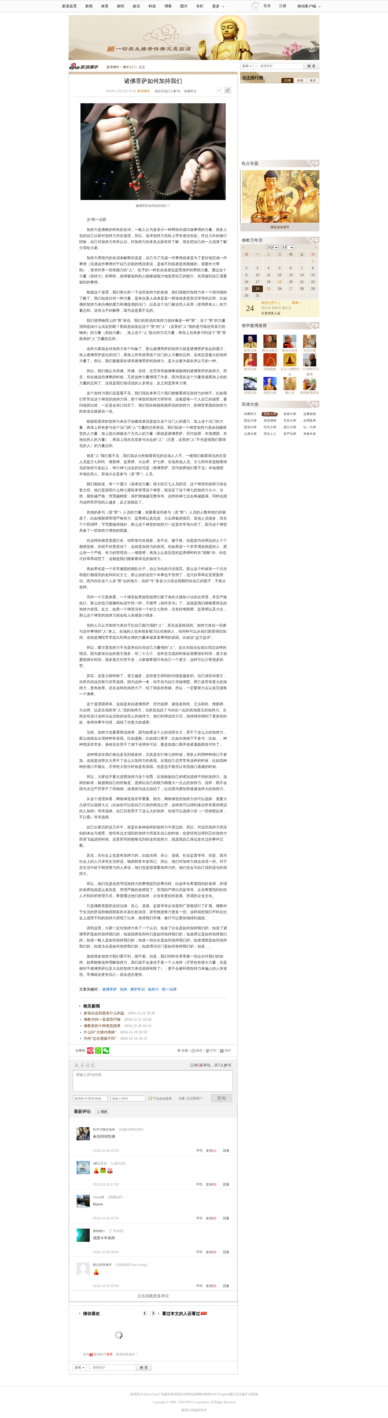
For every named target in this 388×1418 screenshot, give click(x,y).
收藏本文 (190, 91)
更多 (216, 6)
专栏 (200, 6)
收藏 (185, 1050)
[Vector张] (83, 1207)
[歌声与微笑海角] (83, 1139)
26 (280, 289)
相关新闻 (91, 1006)
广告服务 (164, 1394)
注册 (282, 6)
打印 (213, 1050)
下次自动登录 (162, 1098)
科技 (152, 6)
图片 (184, 6)
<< (243, 247)
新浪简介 (136, 1394)
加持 (123, 989)
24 (257, 289)
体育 (104, 6)
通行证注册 (237, 1394)
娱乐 (136, 6)
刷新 (102, 1112)
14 (302, 275)
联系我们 (177, 1394)
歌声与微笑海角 (104, 1129)
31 (257, 295)
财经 (120, 6)
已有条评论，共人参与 (210, 1065)
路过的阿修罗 (102, 1265)
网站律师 (204, 1394)
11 (268, 275)
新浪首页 (69, 6)
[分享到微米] (90, 1050)
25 (269, 289)
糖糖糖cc (99, 1231)
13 (291, 275)
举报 (199, 1150)
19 (280, 282)
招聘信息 (190, 1394)
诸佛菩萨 (109, 989)
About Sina (150, 1394)
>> (316, 247)
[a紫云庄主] (83, 1173)
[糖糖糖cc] (83, 1241)
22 (313, 282)
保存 (199, 1050)
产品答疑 (251, 1394)
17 (257, 282)
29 (313, 289)
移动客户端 (306, 6)
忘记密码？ (195, 1098)
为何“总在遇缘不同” (100, 1039)
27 (291, 289)
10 (257, 275)
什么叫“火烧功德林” (100, 1032)
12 (280, 275)
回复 (226, 1151)
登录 (109, 1354)
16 (246, 282)
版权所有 (200, 1410)
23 (246, 289)
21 (302, 282)
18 (269, 282)
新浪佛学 (113, 67)
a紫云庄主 (100, 1163)
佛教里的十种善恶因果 (102, 1026)
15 (313, 275)
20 (291, 282)
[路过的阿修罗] (83, 1274)
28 (302, 289)
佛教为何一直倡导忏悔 (102, 1019)
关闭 (227, 1050)
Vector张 (98, 1197)
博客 (168, 6)
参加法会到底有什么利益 (104, 1013)
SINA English (220, 1394)
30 (246, 295)
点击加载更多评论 (153, 1296)
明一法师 (169, 989)
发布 (222, 1098)
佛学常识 (137, 989)
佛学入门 (129, 67)
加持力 (153, 989)
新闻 (89, 6)
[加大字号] (228, 90)
